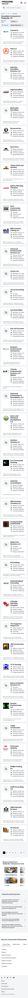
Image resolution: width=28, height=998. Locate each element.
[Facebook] (4, 977)
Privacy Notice (4, 983)
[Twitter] (7, 977)
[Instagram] (10, 977)
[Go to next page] (24, 852)
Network (5, 4)
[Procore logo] (7, 2)
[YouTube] (13, 977)
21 (21, 852)
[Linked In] (1, 977)
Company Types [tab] (6, 944)
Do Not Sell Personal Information (7, 989)
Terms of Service (4, 986)
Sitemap (3, 991)
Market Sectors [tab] (16, 944)
